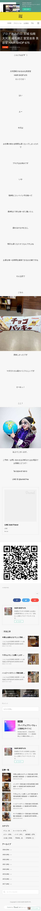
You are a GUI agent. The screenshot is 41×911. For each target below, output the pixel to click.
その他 (5, 47)
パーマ (18, 834)
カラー (7, 834)
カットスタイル (19, 830)
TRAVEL (19, 838)
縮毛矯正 (30, 834)
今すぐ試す (26, 9)
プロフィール (17, 23)
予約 (32, 23)
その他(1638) (5, 587)
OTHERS (30, 838)
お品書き (26, 23)
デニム (6, 830)
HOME (9, 23)
